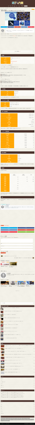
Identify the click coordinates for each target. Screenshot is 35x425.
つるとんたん (16, 418)
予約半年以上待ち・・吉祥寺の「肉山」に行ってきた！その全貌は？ (10, 324)
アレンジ (22, 418)
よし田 (20, 418)
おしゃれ (11, 418)
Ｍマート (14, 35)
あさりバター (6, 418)
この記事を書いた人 (4, 204)
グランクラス (28, 418)
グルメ (11, 6)
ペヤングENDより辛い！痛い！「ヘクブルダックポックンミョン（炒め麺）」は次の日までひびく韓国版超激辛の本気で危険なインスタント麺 (19, 345)
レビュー (19, 6)
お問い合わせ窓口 (7, 423)
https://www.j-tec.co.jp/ (13, 61)
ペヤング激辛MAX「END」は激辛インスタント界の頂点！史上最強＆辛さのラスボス (15, 357)
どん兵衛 (18, 418)
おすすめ (13, 418)
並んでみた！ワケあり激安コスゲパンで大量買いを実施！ (9, 314)
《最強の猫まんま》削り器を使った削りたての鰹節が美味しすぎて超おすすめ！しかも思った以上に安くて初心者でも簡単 (19, 354)
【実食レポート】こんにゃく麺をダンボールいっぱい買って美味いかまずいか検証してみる (10, 393)
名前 (1, 243)
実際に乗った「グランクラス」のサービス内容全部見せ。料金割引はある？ (11, 307)
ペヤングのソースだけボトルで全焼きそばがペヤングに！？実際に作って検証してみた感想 (15, 351)
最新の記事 (8, 204)
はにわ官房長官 (9, 273)
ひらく (19, 51)
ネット (16, 6)
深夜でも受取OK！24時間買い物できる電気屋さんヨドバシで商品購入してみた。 (12, 334)
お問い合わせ (22, 6)
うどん (9, 418)
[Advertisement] (17, 45)
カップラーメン (25, 418)
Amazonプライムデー (3, 418)
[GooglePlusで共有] (17, 27)
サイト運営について (3, 423)
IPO (4, 225)
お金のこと (2, 225)
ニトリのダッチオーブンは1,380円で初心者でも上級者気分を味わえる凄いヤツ (14, 366)
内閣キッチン (2, 385)
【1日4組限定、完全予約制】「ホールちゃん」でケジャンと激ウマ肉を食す (14, 348)
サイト (1, 248)
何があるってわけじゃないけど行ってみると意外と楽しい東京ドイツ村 (13, 363)
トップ (8, 6)
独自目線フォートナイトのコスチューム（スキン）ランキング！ (10, 331)
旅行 (12, 6)
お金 (14, 6)
